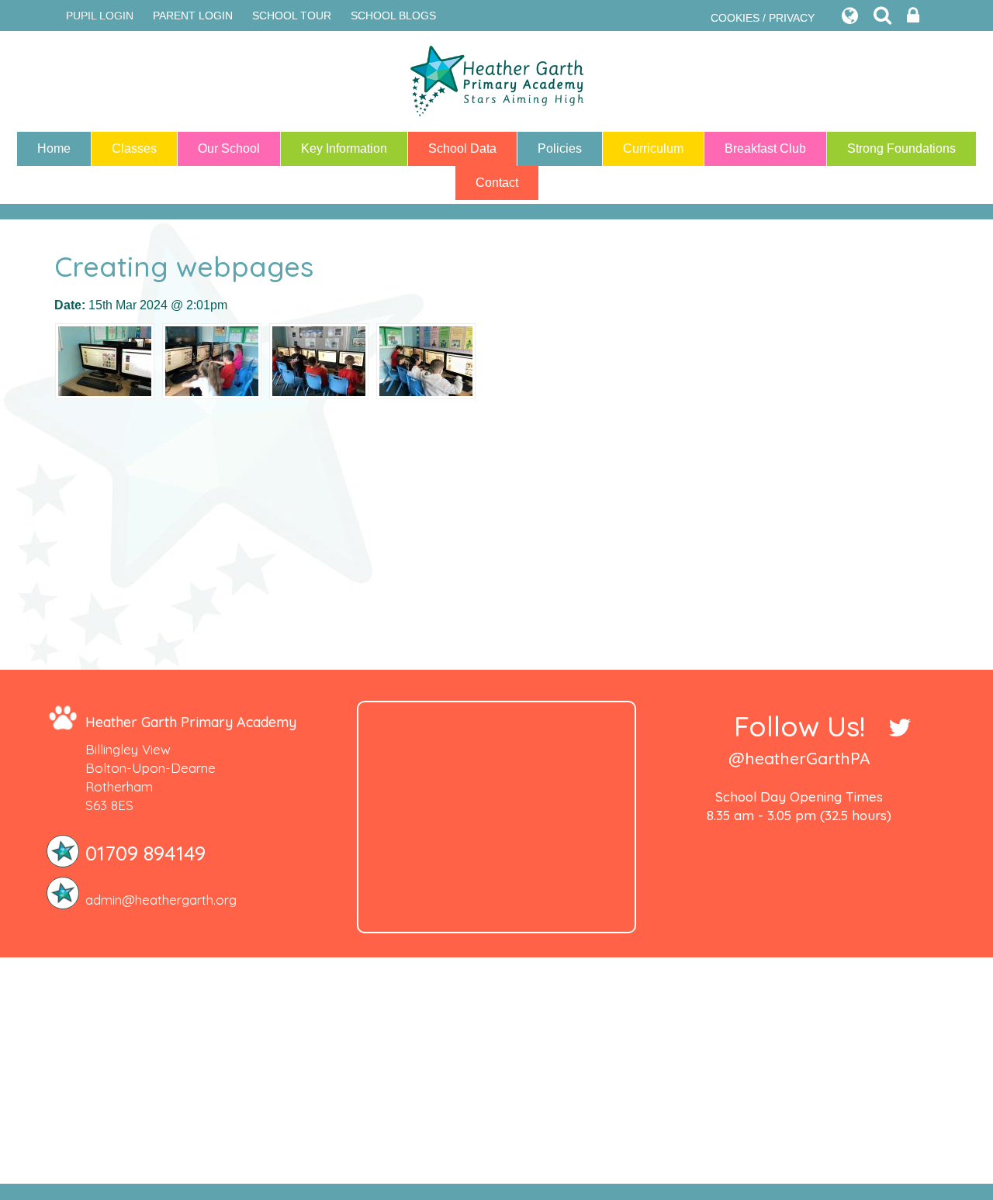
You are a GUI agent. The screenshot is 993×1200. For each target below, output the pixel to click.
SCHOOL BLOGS (393, 15)
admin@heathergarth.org (161, 899)
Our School (229, 148)
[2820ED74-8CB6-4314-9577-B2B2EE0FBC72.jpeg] (211, 360)
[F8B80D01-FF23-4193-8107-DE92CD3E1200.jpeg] (318, 360)
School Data (462, 148)
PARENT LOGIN (193, 15)
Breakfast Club (765, 148)
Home (54, 148)
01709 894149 (145, 853)
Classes (134, 148)
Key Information (344, 148)
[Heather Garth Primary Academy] (496, 81)
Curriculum (653, 148)
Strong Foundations (901, 148)
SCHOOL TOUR (291, 15)
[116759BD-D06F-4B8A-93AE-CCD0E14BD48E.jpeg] (104, 360)
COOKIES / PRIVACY (763, 18)
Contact (497, 182)
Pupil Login (99, 15)
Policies (560, 148)
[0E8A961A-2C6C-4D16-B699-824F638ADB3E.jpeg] (425, 360)
